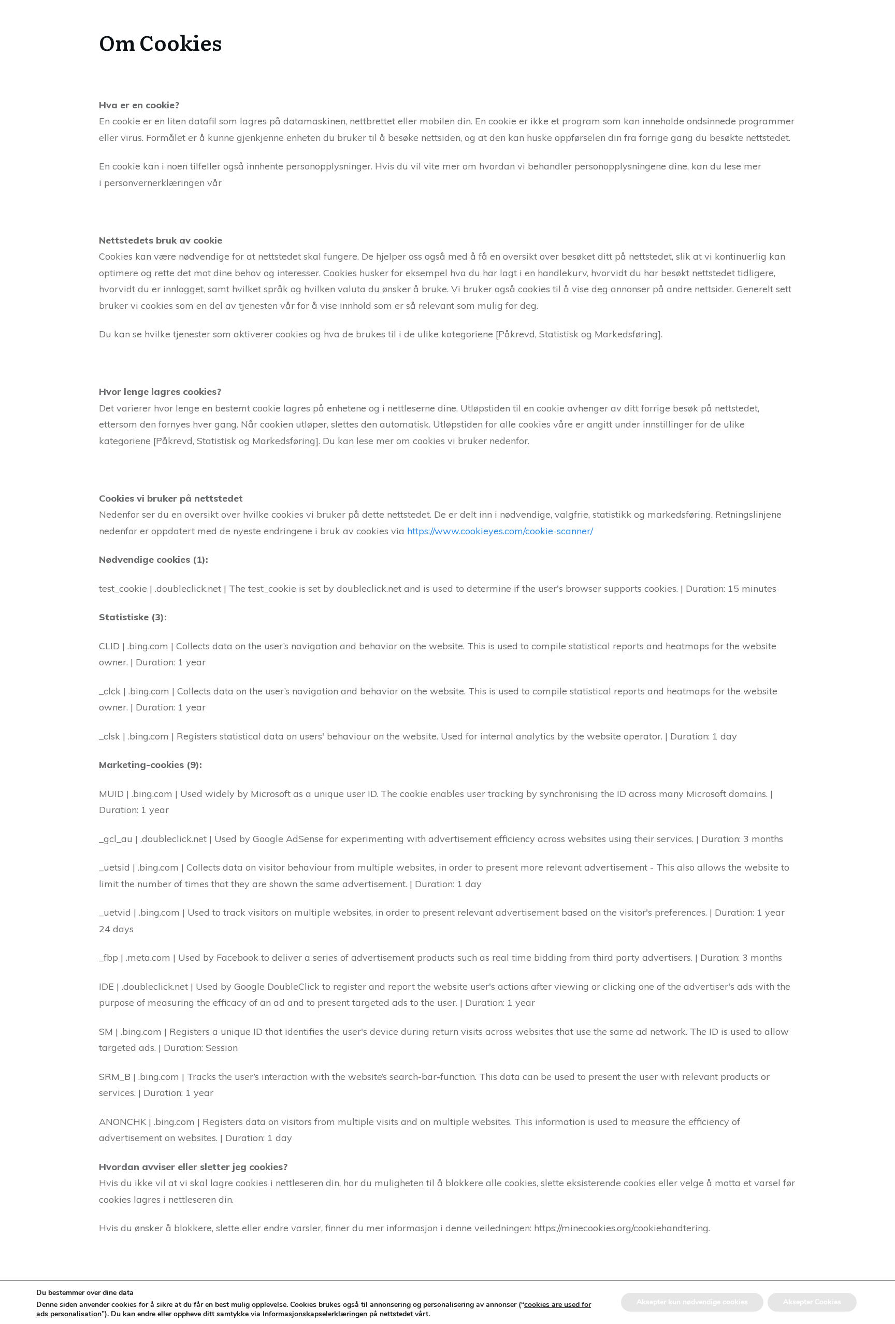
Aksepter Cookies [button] (812, 1302)
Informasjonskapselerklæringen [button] (315, 1314)
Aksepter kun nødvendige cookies (692, 1302)
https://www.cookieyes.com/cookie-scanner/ (500, 531)
